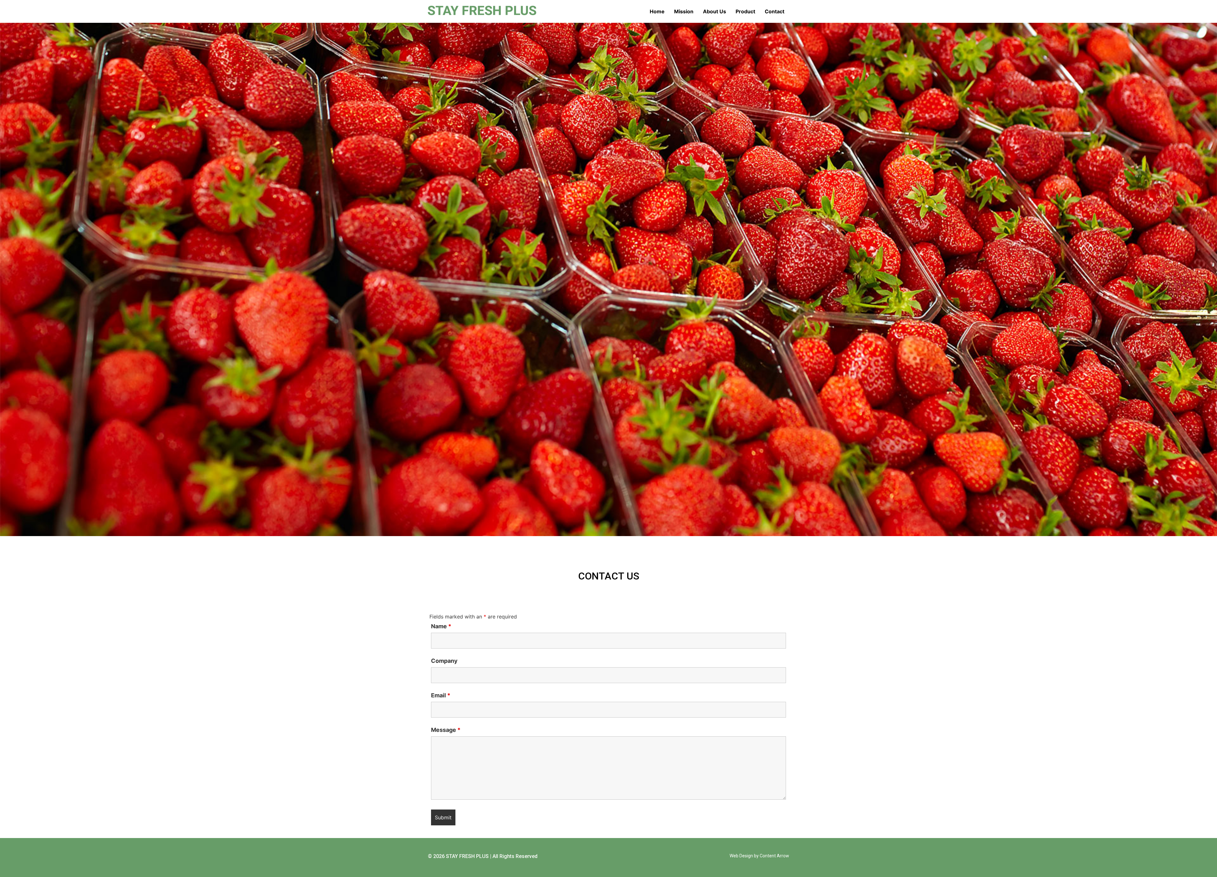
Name (441, 626)
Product (745, 11)
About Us (714, 11)
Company (444, 661)
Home (657, 11)
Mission (683, 11)
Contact (774, 11)
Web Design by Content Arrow (759, 855)
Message (445, 730)
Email (440, 695)
